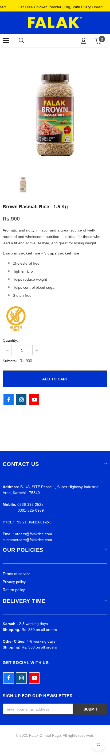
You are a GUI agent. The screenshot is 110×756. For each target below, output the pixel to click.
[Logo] (55, 22)
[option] (55, 111)
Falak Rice (54, 40)
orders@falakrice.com (33, 534)
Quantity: (10, 340)
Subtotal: (10, 361)
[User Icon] (84, 41)
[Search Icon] (21, 40)
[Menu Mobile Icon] (6, 40)
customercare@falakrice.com (27, 540)
